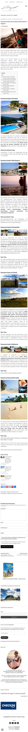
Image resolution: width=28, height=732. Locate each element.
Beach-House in (9, 267)
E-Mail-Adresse (4, 527)
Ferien (11, 493)
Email (2, 611)
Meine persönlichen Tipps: (9, 78)
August (8, 493)
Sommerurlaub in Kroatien (8, 76)
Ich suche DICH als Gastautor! (22, 554)
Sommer (15, 15)
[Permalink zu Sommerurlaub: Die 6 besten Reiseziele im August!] (14, 47)
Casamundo (19, 152)
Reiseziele (15, 493)
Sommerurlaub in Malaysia (8, 88)
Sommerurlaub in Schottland (9, 82)
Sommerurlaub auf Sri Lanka (9, 91)
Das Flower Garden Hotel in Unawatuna (10, 438)
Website (2, 533)
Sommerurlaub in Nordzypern (9, 79)
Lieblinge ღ (4, 15)
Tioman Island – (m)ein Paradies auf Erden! (11, 373)
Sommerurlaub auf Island (8, 85)
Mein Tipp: (6, 84)
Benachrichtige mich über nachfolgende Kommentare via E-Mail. (13, 541)
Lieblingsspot (5, 26)
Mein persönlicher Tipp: (9, 81)
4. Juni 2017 (9, 19)
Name (2, 522)
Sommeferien (19, 493)
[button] (10, 107)
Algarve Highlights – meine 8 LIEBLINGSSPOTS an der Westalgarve (7, 554)
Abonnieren (4, 637)
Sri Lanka (16, 425)
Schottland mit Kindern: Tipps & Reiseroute (8, 477)
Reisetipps (10, 15)
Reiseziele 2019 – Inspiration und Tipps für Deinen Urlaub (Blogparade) (8, 459)
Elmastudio (17, 729)
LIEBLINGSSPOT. (17, 726)
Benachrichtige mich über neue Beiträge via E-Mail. (11, 543)
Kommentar (3, 508)
